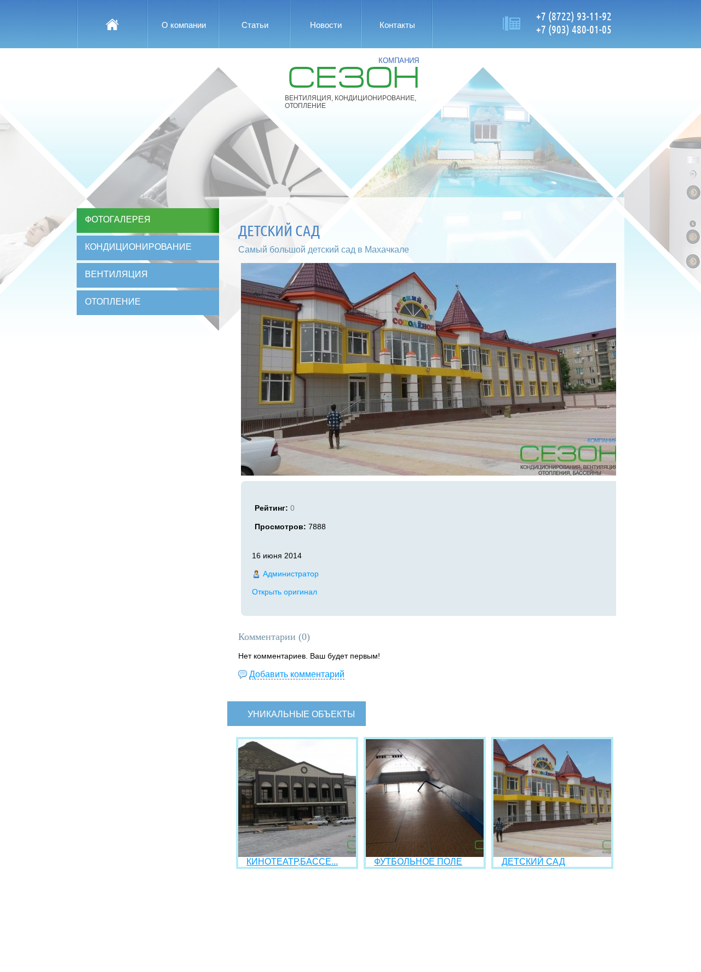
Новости (326, 25)
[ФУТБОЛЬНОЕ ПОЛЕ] (425, 854)
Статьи (255, 25)
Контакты (397, 25)
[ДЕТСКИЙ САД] (552, 854)
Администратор (291, 573)
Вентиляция (116, 274)
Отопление (113, 301)
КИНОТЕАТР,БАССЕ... (292, 861)
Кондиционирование (138, 246)
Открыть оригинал (284, 591)
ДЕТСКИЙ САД (533, 861)
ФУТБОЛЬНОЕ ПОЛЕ (418, 861)
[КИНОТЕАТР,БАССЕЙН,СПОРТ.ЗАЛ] (297, 854)
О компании (184, 25)
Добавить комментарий (296, 674)
